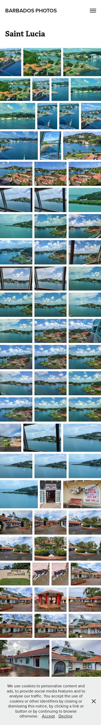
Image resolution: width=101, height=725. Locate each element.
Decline (66, 716)
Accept (48, 716)
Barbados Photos (31, 10)
